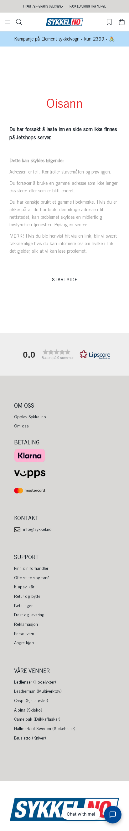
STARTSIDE (64, 280)
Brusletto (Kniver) (30, 737)
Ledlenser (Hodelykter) (35, 682)
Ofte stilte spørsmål (32, 577)
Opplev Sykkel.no (30, 416)
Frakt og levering (29, 614)
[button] (64, 354)
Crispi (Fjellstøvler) (31, 700)
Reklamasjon (26, 624)
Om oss (21, 425)
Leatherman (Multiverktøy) (38, 691)
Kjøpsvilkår (24, 586)
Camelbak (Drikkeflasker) (37, 719)
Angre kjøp (24, 642)
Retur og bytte (27, 596)
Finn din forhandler (31, 568)
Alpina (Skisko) (28, 710)
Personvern (24, 633)
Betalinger (23, 605)
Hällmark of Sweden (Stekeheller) (44, 728)
